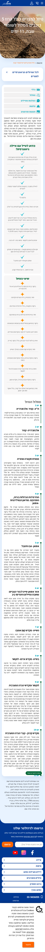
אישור (28, 944)
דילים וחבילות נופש (32, 872)
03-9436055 (33, 897)
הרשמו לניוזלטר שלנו (28, 828)
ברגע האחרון (35, 884)
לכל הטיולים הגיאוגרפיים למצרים (25, 74)
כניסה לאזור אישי (31, 3)
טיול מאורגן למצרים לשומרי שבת (24, 63)
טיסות (38, 866)
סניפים (16, 897)
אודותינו (16, 900)
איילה (38, 860)
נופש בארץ (36, 890)
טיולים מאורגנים (34, 878)
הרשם (7, 844)
